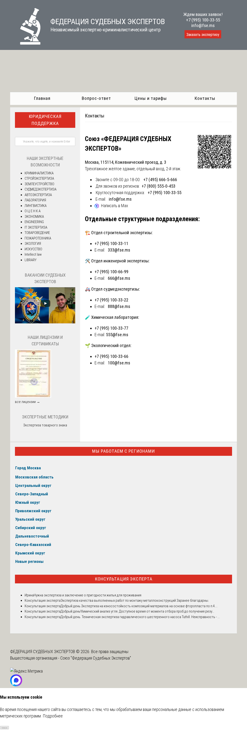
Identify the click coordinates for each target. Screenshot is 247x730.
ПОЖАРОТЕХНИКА (38, 238)
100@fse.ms (119, 362)
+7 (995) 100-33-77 (111, 328)
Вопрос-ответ (96, 98)
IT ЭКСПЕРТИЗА (36, 227)
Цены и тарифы (150, 98)
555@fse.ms (117, 334)
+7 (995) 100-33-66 (111, 356)
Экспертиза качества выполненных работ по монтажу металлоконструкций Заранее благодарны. (135, 600)
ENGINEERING (34, 222)
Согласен (4, 728)
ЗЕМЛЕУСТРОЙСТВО (39, 184)
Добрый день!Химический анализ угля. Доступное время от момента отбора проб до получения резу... (137, 611)
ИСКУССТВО (33, 249)
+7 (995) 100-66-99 (111, 271)
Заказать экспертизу (202, 34)
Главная (42, 98)
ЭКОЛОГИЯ (33, 243)
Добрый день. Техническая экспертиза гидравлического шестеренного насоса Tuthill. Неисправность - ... (140, 617)
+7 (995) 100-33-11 (111, 243)
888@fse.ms (119, 306)
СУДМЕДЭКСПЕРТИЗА (40, 189)
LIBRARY (30, 260)
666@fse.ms (119, 278)
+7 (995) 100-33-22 (111, 299)
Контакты (204, 98)
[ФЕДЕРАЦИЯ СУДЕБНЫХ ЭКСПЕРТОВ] (25, 43)
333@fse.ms (119, 249)
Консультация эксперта (123, 579)
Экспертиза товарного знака (45, 425)
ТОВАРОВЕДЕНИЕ (37, 233)
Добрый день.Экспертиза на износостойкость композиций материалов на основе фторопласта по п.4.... (139, 606)
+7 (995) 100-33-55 (203, 20)
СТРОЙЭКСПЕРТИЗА (39, 178)
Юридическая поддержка (45, 120)
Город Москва (28, 467)
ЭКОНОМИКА (34, 216)
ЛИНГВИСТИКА (36, 206)
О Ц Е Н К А (33, 211)
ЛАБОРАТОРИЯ (35, 200)
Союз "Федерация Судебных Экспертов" (95, 658)
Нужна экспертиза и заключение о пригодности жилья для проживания (87, 595)
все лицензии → (27, 402)
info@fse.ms (203, 25)
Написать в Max (114, 205)
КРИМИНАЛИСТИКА (39, 173)
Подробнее (53, 715)
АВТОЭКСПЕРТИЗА (38, 195)
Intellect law (33, 254)
